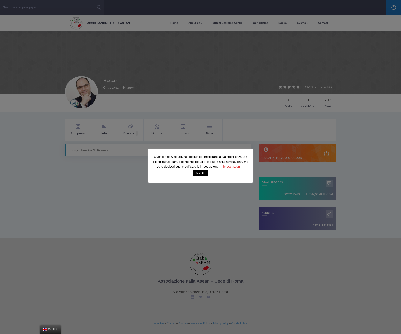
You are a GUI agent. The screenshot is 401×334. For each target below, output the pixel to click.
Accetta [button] (200, 173)
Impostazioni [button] (231, 166)
